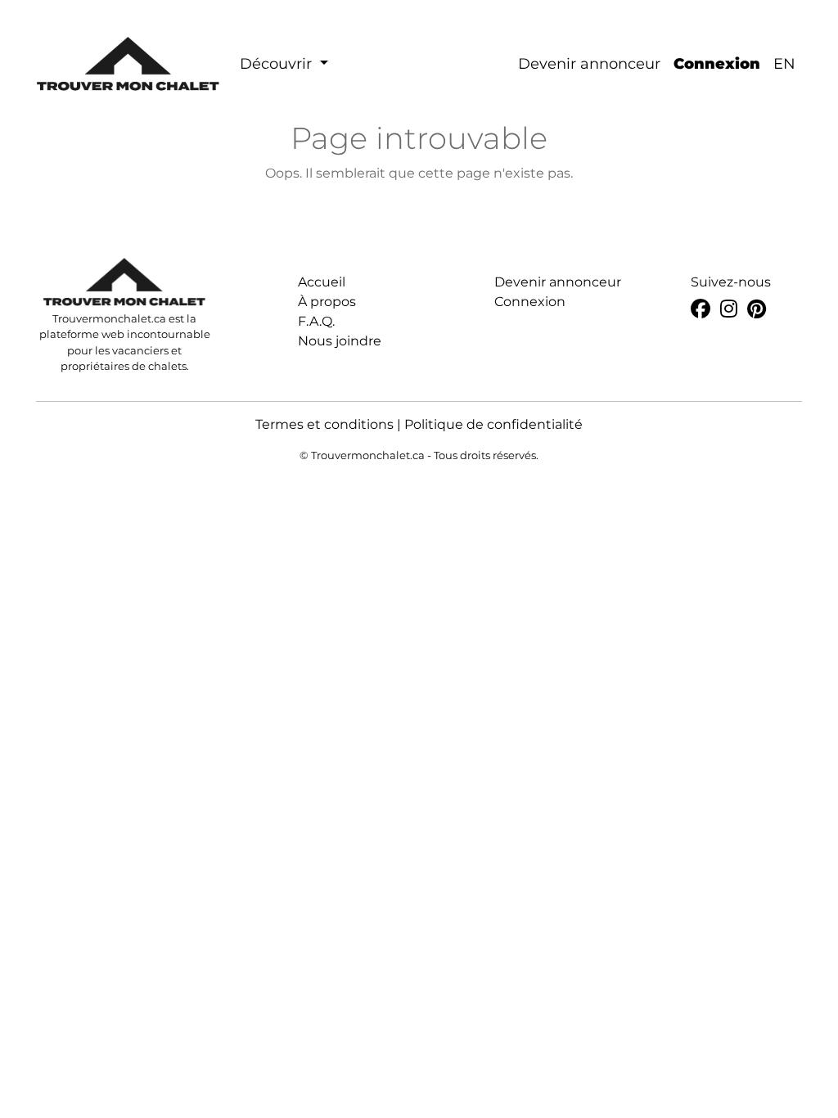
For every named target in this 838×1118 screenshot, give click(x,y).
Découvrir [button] (278, 64)
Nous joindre (339, 341)
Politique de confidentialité (493, 424)
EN (784, 64)
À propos (327, 301)
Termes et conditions (324, 424)
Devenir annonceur (589, 64)
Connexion (717, 64)
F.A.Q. (316, 321)
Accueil (321, 282)
